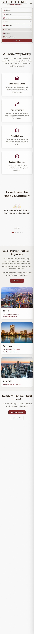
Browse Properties (17, 412)
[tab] (13, 232)
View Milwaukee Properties (11, 349)
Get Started (17, 280)
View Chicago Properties (11, 314)
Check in (7, 10)
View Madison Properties (11, 351)
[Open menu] (31, 3)
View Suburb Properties (10, 316)
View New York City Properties (12, 384)
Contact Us (17, 418)
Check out (8, 14)
